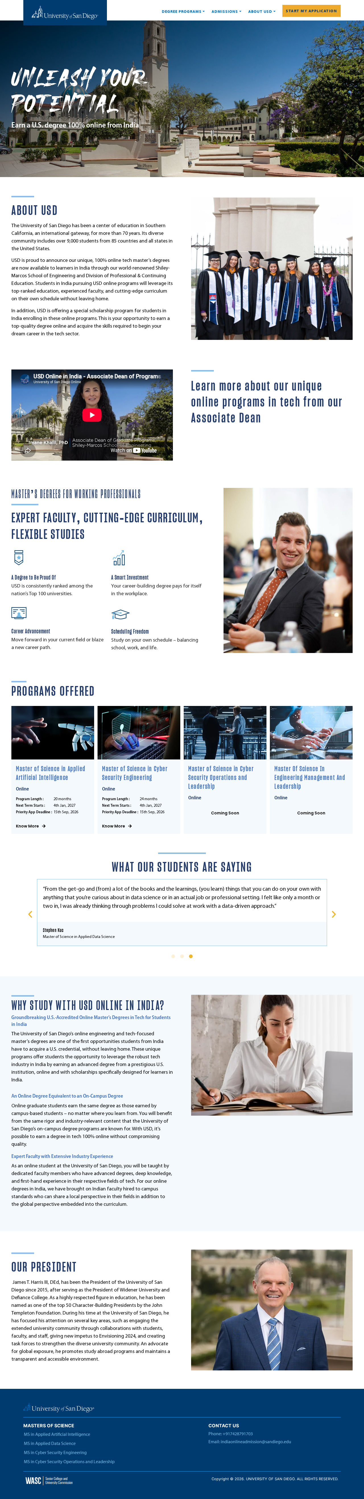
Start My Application (311, 10)
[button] (30, 914)
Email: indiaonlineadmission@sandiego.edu (249, 1441)
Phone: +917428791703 (230, 1433)
